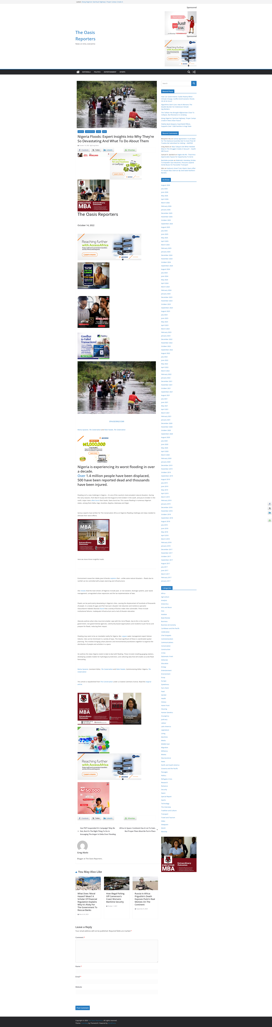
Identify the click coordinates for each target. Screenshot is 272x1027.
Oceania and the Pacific (169, 768)
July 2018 (164, 525)
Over (81, 475)
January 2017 (165, 581)
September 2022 (167, 350)
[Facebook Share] (269, 504)
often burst (95, 500)
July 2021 (164, 399)
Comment (80, 937)
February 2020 (166, 458)
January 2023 (165, 336)
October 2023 (166, 304)
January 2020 (165, 462)
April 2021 (164, 409)
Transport (164, 814)
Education (164, 663)
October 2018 (166, 514)
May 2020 (164, 448)
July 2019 (164, 483)
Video (163, 821)
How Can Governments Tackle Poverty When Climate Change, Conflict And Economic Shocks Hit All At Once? (177, 99)
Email (78, 977)
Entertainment (110, 72)
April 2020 (164, 451)
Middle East (165, 744)
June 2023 (164, 318)
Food (163, 691)
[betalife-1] (93, 154)
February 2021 (166, 416)
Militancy (164, 751)
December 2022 (166, 339)
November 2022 (166, 343)
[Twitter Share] (269, 508)
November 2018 (166, 511)
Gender (163, 695)
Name (78, 966)
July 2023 (164, 315)
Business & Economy (168, 625)
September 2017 (167, 560)
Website (78, 987)
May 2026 (164, 196)
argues (124, 636)
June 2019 (164, 486)
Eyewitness (165, 684)
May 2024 (164, 280)
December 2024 (166, 255)
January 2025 (165, 252)
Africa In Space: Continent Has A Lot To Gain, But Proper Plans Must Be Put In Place (137, 829)
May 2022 (164, 364)
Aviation (164, 614)
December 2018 (166, 507)
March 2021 (165, 413)
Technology (165, 804)
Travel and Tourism (168, 818)
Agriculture (165, 597)
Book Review (165, 618)
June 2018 (164, 528)
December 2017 (166, 549)
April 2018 (164, 535)
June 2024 (164, 276)
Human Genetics (167, 712)
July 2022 (164, 357)
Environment (165, 674)
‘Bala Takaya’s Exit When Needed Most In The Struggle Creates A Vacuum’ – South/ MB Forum (178, 149)
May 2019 (164, 490)
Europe (163, 681)
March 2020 (165, 455)
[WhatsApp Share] (269, 520)
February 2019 (166, 500)
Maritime (164, 737)
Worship (164, 832)
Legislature (165, 730)
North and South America (170, 765)
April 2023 (164, 325)
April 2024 (164, 283)
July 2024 (164, 273)
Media (163, 740)
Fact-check (165, 688)
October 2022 (166, 346)
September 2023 (167, 308)
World (163, 828)
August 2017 (165, 563)
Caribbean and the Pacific (170, 628)
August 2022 (165, 353)
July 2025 (164, 231)
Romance (164, 786)
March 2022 (165, 371)
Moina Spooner (83, 430)
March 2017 (165, 574)
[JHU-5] (93, 520)
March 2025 (165, 245)
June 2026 (164, 192)
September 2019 (167, 476)
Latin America (166, 726)
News (104, 131)
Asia (162, 611)
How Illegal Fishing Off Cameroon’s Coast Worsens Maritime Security (115, 897)
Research (164, 783)
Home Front (165, 705)
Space (163, 793)
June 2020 (164, 444)
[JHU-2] (125, 694)
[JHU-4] (93, 181)
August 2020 (165, 437)
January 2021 (165, 420)
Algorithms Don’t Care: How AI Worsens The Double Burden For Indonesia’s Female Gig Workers (176, 107)
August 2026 (165, 185)
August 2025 (165, 227)
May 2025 (164, 238)
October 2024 (166, 262)
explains (113, 578)
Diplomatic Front (167, 656)
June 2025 (164, 234)
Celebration (165, 632)
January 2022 (165, 378)
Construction (90, 131)
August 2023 (165, 311)
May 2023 (164, 322)
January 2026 (165, 210)
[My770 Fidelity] (93, 728)
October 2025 (166, 220)
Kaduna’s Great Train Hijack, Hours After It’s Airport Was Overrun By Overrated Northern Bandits (178, 170)
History (163, 702)
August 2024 (165, 269)
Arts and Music (166, 607)
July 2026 (164, 189)
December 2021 (166, 381)
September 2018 (167, 518)
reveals (83, 591)
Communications (167, 642)
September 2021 (167, 392)
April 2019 (164, 493)
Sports (122, 72)
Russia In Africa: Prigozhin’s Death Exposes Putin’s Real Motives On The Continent (145, 899)
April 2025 (164, 241)
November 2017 (166, 553)
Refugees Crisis (166, 779)
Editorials (86, 72)
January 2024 (165, 294)
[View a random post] (194, 72)
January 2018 (165, 546)
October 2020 (166, 430)
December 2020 (166, 423)
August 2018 (165, 521)
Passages (164, 772)
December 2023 (166, 297)
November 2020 (166, 427)
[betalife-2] (93, 297)
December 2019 (166, 465)
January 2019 (165, 504)
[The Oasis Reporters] (78, 72)
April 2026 (164, 199)
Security (164, 790)
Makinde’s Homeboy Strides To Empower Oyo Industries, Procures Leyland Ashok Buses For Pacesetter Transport (178, 162)
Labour (163, 723)
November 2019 (166, 469)
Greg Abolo (95, 145)
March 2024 (165, 287)
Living (98, 131)
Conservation (166, 646)
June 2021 (164, 402)
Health (163, 698)
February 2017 (166, 577)
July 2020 (164, 441)
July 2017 (164, 567)
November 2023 (166, 301)
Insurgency (165, 716)
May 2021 (164, 406)
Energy (163, 667)
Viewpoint (164, 825)
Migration (164, 747)
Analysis (80, 131)
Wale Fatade (108, 430)
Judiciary (164, 719)
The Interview (166, 807)
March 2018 (165, 539)
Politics (97, 72)
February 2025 (166, 248)
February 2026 (166, 206)
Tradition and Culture (169, 811)
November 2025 (166, 217)
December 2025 (166, 213)
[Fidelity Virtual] (93, 334)
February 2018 (166, 542)
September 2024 (167, 266)
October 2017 (166, 556)
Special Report (166, 797)
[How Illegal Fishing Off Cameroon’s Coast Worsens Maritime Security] (116, 878)
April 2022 (164, 367)
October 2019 (166, 472)
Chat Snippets (166, 635)
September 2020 (167, 434)
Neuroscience (166, 758)
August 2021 (165, 395)
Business (164, 621)
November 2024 (166, 259)
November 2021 (166, 385)
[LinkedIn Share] (269, 512)
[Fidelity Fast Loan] (93, 264)
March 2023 (165, 329)
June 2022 (164, 360)
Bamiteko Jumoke (167, 160)
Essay (163, 677)
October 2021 (166, 388)
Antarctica (164, 604)
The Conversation (95, 430)
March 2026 (165, 203)
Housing (164, 709)
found (102, 609)
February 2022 (166, 374)
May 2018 (164, 532)
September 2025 (167, 224)
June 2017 (164, 570)
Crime (163, 653)
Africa (163, 593)
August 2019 (165, 479)
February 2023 (166, 332)
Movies (163, 754)
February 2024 (166, 290)
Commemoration (167, 639)
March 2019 (165, 497)
